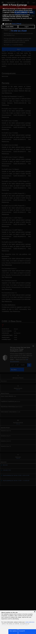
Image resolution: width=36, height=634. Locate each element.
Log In (26, 26)
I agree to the (12, 24)
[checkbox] (3, 23)
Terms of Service (16, 24)
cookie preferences (30, 622)
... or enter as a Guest (18, 30)
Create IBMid (9, 26)
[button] (34, 611)
